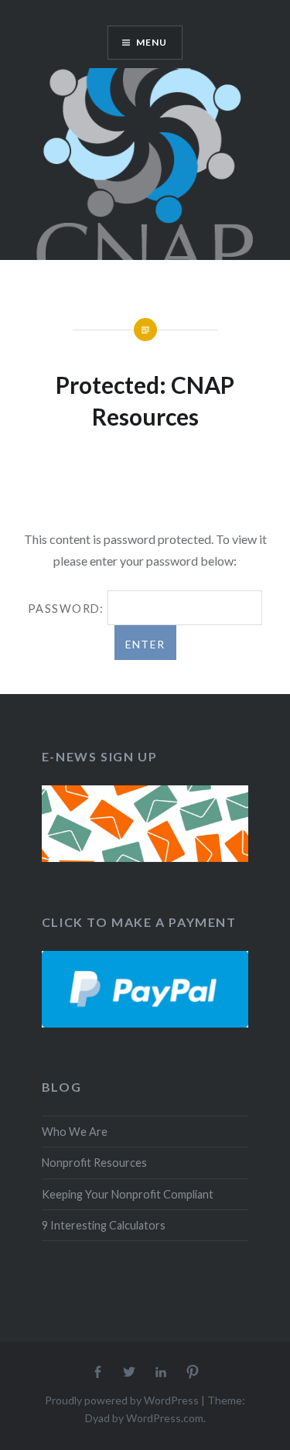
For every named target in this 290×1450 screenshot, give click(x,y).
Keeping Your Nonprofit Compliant (127, 1194)
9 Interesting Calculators (103, 1225)
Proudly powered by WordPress (122, 1400)
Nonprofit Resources (94, 1162)
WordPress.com (164, 1417)
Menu (152, 42)
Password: (67, 608)
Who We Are (74, 1131)
